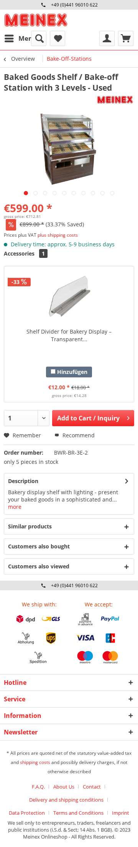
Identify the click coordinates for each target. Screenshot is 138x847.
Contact (92, 786)
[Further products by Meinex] (115, 99)
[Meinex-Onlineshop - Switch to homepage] (35, 20)
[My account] (107, 38)
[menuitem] (20, 38)
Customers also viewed (38, 566)
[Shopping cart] (125, 38)
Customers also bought (39, 546)
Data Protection (27, 812)
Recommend (78, 435)
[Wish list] (57, 38)
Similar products (30, 526)
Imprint (120, 812)
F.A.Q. (38, 786)
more (14, 506)
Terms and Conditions (78, 812)
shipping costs (35, 762)
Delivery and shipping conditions (66, 799)
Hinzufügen (71, 371)
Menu (27, 38)
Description (23, 481)
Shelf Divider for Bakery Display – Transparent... (69, 335)
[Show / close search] (38, 38)
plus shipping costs (58, 235)
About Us (63, 786)
